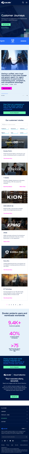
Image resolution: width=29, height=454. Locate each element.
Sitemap (3, 444)
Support (3, 421)
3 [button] (11, 304)
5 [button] (15, 304)
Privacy (7, 444)
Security (16, 444)
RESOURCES (4, 418)
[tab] (23, 2)
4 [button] (13, 304)
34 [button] (20, 304)
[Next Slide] (27, 95)
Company (3, 411)
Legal (12, 444)
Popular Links (5, 414)
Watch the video (6, 88)
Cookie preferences (24, 444)
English (23, 428)
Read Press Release (8, 186)
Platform (3, 408)
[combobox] (14, 124)
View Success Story (8, 158)
